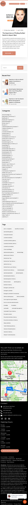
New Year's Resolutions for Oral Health (11, 177)
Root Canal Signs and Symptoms (10, 193)
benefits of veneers (19, 228)
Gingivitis (4, 169)
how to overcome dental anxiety (11, 302)
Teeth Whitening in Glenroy (8, 201)
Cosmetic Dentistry (6, 131)
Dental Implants (6, 152)
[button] (26, 4)
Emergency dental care (9, 287)
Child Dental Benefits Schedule (9, 126)
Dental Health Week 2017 (8, 148)
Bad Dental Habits (6, 121)
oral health (6, 308)
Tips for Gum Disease (7, 205)
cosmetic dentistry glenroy (10, 240)
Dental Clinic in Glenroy (7, 138)
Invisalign (6, 305)
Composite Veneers (8, 234)
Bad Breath (4, 118)
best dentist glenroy (8, 231)
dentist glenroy (17, 281)
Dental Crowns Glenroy (9, 270)
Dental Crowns (5, 140)
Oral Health (4, 181)
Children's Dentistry (6, 128)
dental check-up (7, 264)
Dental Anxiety (5, 133)
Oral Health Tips (6, 184)
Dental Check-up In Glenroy (10, 267)
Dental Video (5, 162)
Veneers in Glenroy (8, 332)
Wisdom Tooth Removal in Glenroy (10, 213)
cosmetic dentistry (8, 237)
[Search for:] (9, 68)
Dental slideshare (6, 157)
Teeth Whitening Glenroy (9, 326)
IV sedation (13, 305)
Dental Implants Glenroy (9, 276)
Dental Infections (6, 154)
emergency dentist (8, 290)
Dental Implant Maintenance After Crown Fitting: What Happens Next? (16, 91)
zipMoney (4, 216)
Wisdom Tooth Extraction (8, 211)
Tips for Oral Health (6, 208)
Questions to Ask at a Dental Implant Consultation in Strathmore (16, 81)
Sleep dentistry (7, 323)
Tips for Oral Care (6, 206)
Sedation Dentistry (6, 194)
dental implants (19, 273)
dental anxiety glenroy (9, 252)
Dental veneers (7, 281)
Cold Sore (4, 130)
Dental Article (5, 135)
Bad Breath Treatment (7, 120)
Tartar (3, 199)
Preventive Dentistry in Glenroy (11, 320)
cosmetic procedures (9, 246)
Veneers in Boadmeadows (9, 329)
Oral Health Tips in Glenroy (10, 311)
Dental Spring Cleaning (7, 159)
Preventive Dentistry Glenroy (10, 317)
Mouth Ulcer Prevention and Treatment (11, 174)
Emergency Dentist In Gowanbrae (11, 293)
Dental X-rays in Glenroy (8, 164)
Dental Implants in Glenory (10, 279)
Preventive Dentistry (7, 189)
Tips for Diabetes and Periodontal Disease (12, 203)
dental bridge (20, 252)
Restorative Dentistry (7, 191)
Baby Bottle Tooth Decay (8, 116)
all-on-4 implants (8, 228)
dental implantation (8, 273)
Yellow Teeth (5, 215)
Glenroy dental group (8, 296)
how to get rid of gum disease (10, 299)
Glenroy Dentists (20, 296)
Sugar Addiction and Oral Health (9, 198)
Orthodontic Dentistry (7, 186)
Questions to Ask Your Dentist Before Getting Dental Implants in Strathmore (16, 100)
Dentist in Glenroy (6, 165)
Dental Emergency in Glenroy (9, 143)
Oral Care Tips (5, 179)
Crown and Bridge (8, 249)
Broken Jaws (5, 123)
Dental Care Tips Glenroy (9, 261)
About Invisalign (6, 114)
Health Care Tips (6, 172)
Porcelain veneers (8, 314)
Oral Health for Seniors (7, 182)
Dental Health (5, 147)
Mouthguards (5, 176)
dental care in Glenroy (9, 255)
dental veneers (5, 160)
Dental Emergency (6, 142)
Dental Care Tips (7, 258)
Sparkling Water (6, 196)
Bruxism (4, 125)
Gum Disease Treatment (8, 171)
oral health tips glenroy (17, 308)
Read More (8, 53)
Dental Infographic (6, 155)
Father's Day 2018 (6, 167)
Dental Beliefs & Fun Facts (8, 137)
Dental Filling (5, 145)
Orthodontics (5, 188)
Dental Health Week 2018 (8, 150)
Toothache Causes (6, 210)
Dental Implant (21, 270)
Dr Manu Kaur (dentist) (9, 30)
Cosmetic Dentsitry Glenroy (10, 243)
